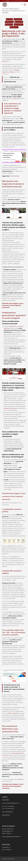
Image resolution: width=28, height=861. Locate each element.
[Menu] (24, 4)
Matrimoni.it (5, 61)
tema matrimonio (14, 176)
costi (3, 749)
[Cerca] (21, 4)
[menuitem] (21, 4)
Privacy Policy (6, 815)
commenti (19, 779)
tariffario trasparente (13, 713)
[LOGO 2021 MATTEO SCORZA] (11, 4)
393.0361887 (5, 800)
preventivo (5, 305)
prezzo (15, 98)
